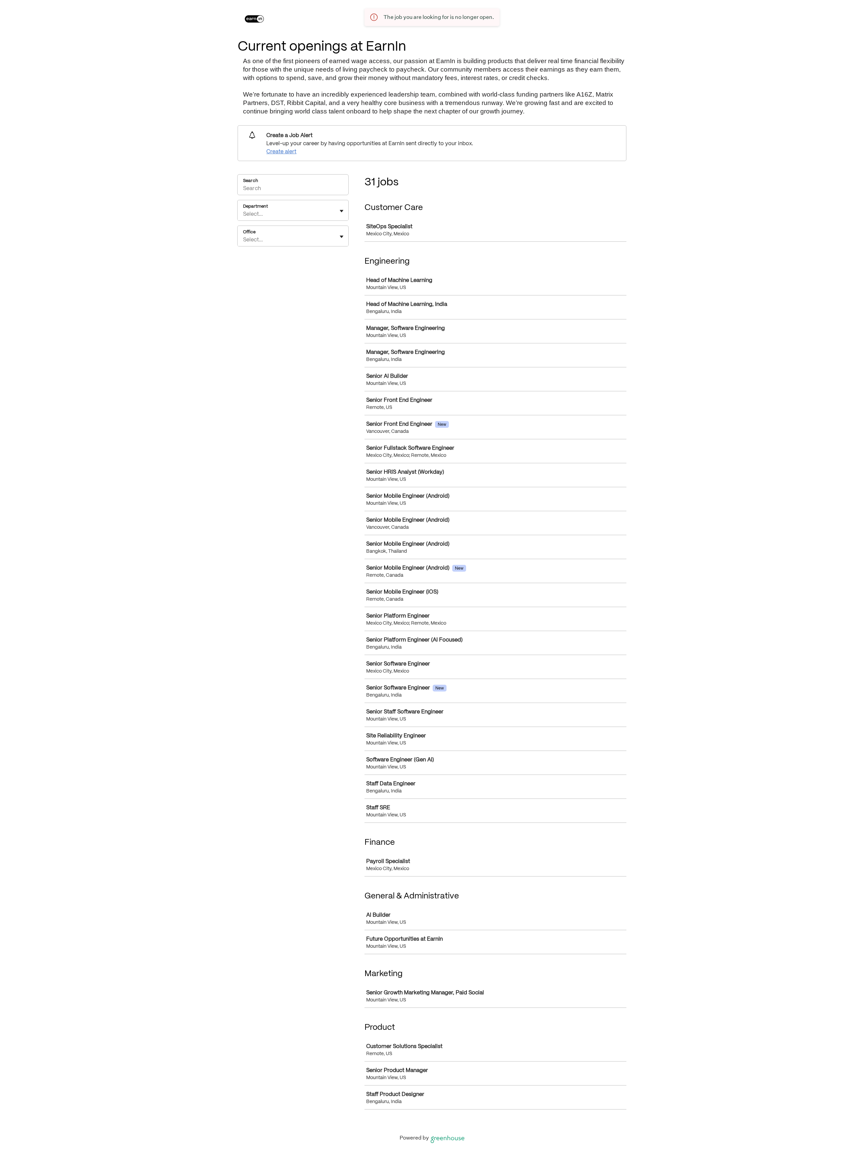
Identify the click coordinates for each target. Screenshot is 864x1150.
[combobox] (243, 213)
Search (250, 180)
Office (249, 232)
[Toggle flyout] (342, 211)
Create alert (281, 151)
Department (255, 206)
